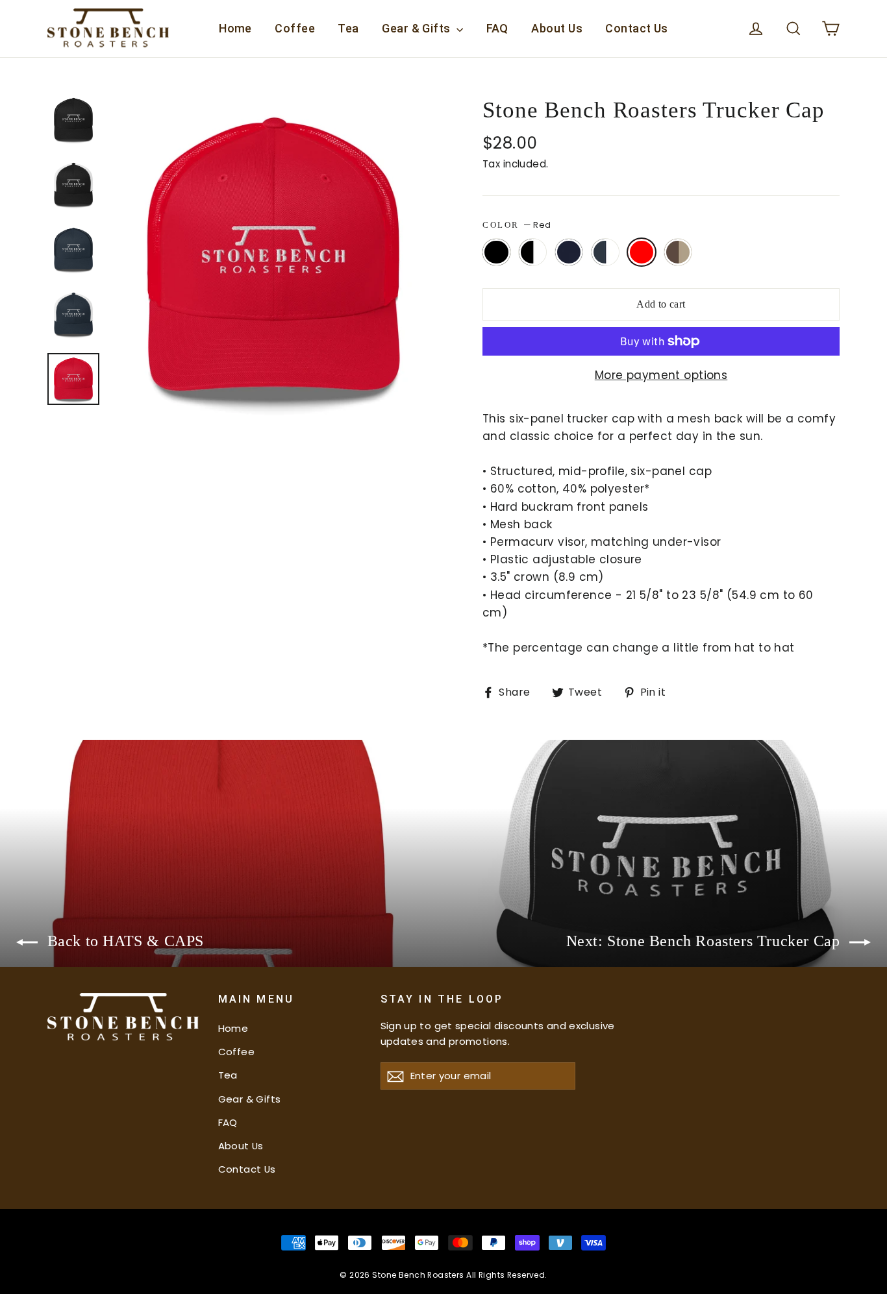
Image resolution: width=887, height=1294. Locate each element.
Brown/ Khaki (678, 252)
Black (496, 252)
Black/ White (533, 252)
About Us (556, 28)
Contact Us (636, 28)
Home (235, 28)
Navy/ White (605, 252)
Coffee (295, 28)
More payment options (661, 375)
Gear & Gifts (417, 28)
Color (516, 225)
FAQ (497, 28)
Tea (348, 28)
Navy (569, 252)
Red (642, 252)
